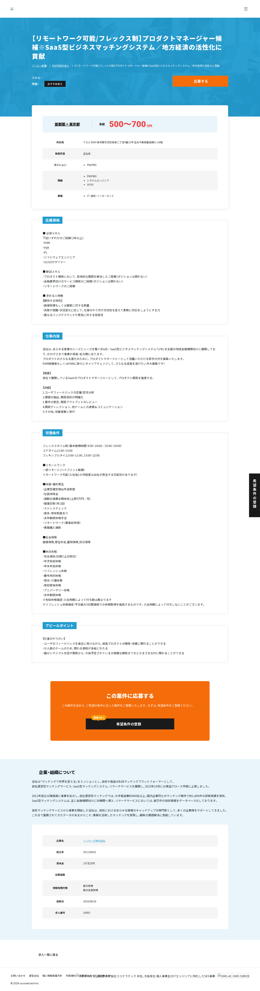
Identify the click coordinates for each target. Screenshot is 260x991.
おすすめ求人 (55, 84)
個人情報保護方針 (52, 975)
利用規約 (71, 975)
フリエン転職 (39, 65)
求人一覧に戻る (48, 954)
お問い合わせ (18, 975)
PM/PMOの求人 (60, 65)
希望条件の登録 (128, 723)
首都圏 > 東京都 (67, 124)
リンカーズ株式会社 (94, 840)
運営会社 (34, 975)
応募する (201, 81)
